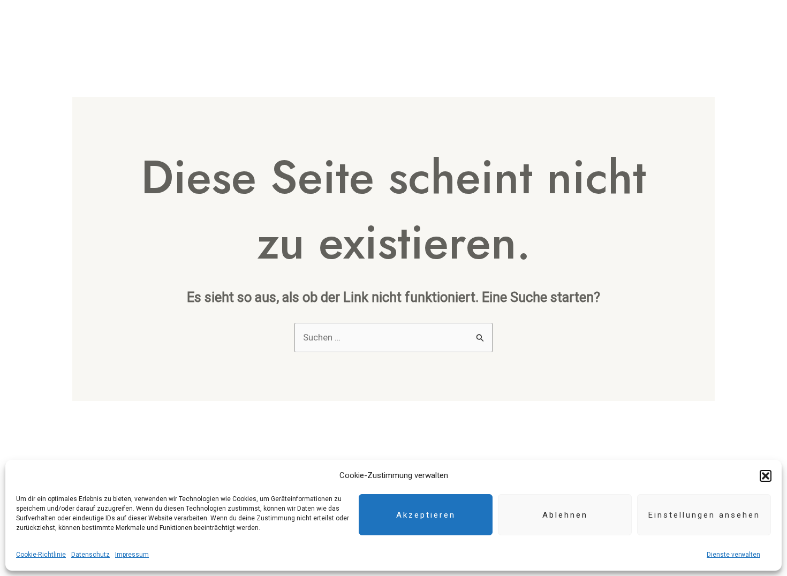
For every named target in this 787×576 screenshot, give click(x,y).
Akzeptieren (426, 515)
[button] (765, 476)
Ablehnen (565, 515)
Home (397, 30)
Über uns (448, 30)
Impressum (132, 554)
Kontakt (686, 30)
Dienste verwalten (733, 554)
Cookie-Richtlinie (41, 554)
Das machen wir (523, 30)
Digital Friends (613, 30)
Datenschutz (90, 554)
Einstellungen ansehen (704, 515)
